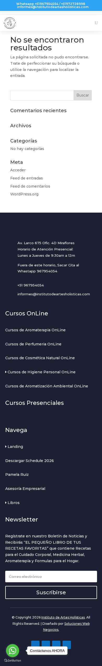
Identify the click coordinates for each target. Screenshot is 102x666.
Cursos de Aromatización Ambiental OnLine (46, 386)
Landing (15, 446)
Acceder (18, 170)
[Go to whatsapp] (12, 650)
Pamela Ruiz (17, 474)
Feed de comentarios (30, 186)
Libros (13, 502)
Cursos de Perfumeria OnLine (33, 344)
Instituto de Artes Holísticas (63, 617)
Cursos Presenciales (34, 402)
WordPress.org (24, 194)
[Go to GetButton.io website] (12, 660)
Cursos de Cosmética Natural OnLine (40, 358)
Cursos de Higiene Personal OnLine (41, 372)
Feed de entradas (26, 178)
